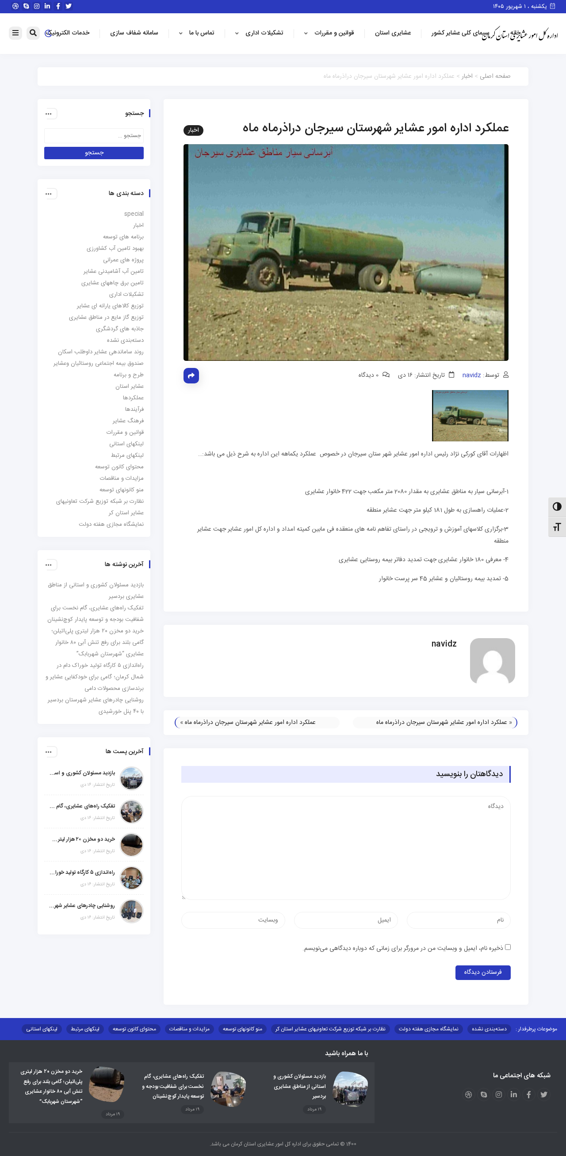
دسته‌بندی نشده (125, 340)
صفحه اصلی (495, 76)
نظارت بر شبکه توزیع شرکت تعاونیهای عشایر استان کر (330, 1029)
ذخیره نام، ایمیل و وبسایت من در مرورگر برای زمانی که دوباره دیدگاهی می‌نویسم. (402, 948)
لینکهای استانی (126, 444)
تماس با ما (201, 33)
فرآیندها (134, 409)
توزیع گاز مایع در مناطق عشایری (106, 317)
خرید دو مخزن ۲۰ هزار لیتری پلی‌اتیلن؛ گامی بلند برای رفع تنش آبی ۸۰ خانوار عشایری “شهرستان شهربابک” (97, 642)
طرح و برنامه (129, 375)
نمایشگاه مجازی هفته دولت (111, 524)
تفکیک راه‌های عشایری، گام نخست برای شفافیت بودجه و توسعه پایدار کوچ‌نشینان (82, 806)
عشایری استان (393, 33)
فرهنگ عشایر (128, 421)
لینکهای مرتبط (127, 455)
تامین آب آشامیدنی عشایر (114, 271)
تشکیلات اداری (264, 33)
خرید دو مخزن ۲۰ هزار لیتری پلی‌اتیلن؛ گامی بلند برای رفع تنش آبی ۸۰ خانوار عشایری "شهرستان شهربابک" (82, 839)
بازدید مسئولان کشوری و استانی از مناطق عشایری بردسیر (82, 773)
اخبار (467, 76)
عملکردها (133, 398)
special (134, 214)
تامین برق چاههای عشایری (112, 283)
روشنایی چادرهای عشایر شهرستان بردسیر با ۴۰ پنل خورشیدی (82, 905)
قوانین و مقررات (334, 33)
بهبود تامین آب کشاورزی (115, 248)
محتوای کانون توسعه (119, 467)
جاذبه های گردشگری (120, 329)
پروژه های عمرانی (123, 260)
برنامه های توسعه (123, 237)
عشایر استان (129, 386)
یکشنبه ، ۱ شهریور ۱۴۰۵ (521, 6)
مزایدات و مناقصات (122, 478)
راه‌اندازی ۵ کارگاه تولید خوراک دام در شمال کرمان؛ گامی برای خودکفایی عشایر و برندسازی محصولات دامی (95, 677)
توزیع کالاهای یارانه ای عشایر (110, 306)
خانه (515, 33)
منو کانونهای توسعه (121, 490)
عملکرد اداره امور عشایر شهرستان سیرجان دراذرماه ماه (441, 722)
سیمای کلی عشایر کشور (461, 33)
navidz (472, 375)
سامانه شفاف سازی (134, 33)
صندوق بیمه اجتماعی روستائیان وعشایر (99, 363)
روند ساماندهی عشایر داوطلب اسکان (101, 352)
